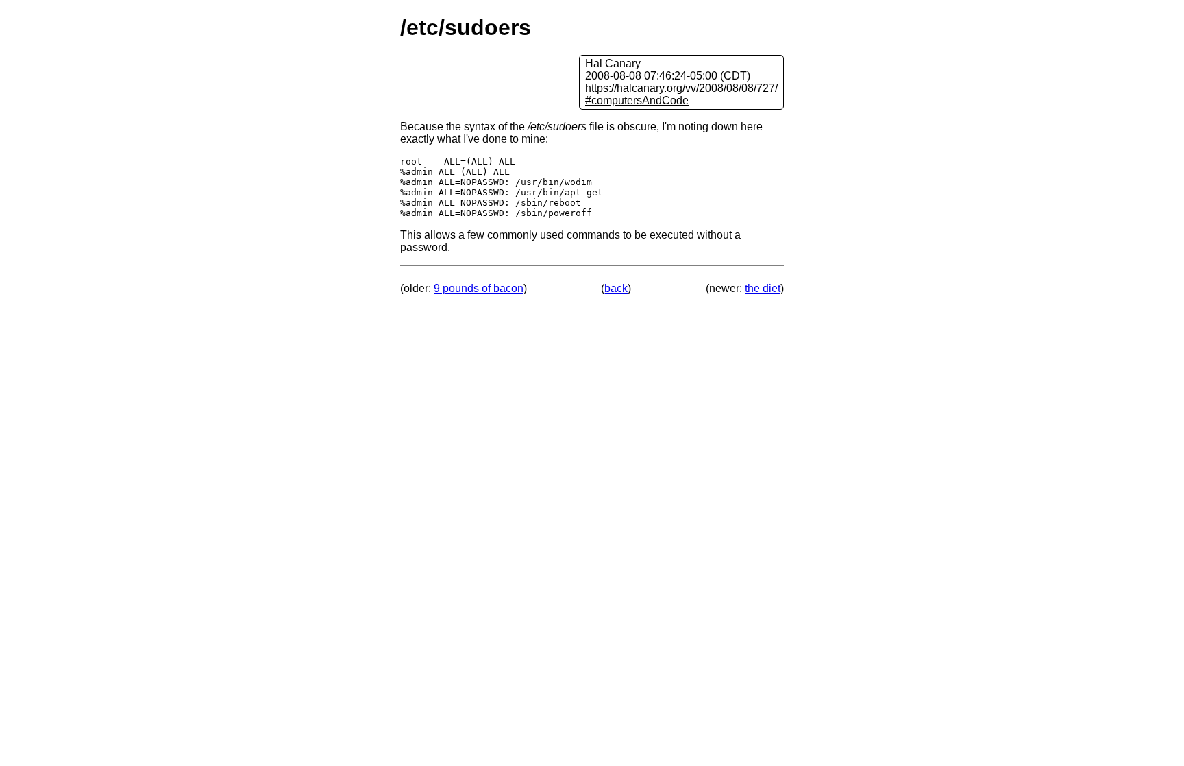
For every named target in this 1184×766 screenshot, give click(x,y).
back (616, 288)
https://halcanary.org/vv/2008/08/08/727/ (681, 88)
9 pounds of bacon (478, 288)
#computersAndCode (637, 100)
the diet (762, 288)
